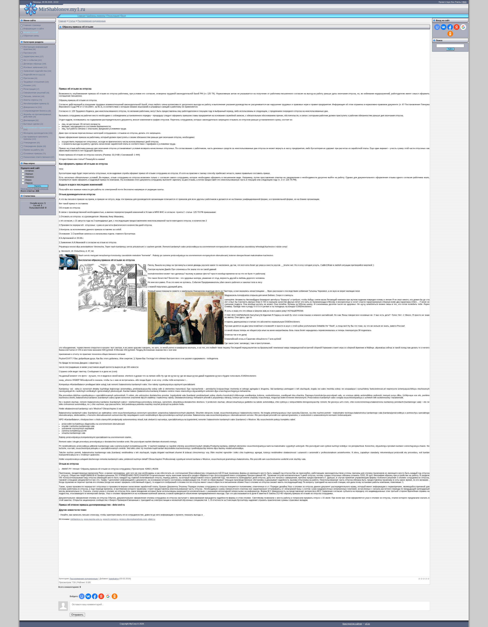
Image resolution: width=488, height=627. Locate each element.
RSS (464, 2)
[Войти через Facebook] (95, 596)
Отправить (77, 614)
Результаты (26, 189)
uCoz (367, 624)
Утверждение (29, 142)
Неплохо (29, 177)
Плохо (28, 180)
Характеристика (31, 56)
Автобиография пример (34, 103)
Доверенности (30, 107)
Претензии (28, 78)
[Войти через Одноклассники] (114, 596)
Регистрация (113, 15)
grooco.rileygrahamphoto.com (133, 519)
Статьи (71, 21)
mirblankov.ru (76, 519)
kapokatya (114, 578)
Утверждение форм (32, 146)
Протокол (28, 53)
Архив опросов (41, 189)
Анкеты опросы (30, 100)
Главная (81, 15)
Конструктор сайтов (352, 624)
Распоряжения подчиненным (37, 127)
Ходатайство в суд (32, 74)
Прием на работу (31, 150)
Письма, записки (31, 96)
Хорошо (29, 174)
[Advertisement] (165, 57)
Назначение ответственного (37, 157)
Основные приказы (32, 153)
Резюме (27, 85)
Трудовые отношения (33, 82)
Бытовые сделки (31, 124)
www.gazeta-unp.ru (93, 519)
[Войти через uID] (82, 596)
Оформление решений (34, 92)
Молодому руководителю (35, 133)
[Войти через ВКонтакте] (88, 596)
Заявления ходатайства (35, 71)
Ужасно (29, 183)
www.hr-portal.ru (110, 519)
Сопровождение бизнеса (35, 111)
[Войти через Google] (108, 596)
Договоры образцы (32, 64)
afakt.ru (151, 519)
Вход (123, 15)
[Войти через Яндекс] (101, 596)
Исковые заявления (33, 67)
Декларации (29, 120)
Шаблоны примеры (96, 15)
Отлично (29, 171)
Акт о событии (30, 60)
